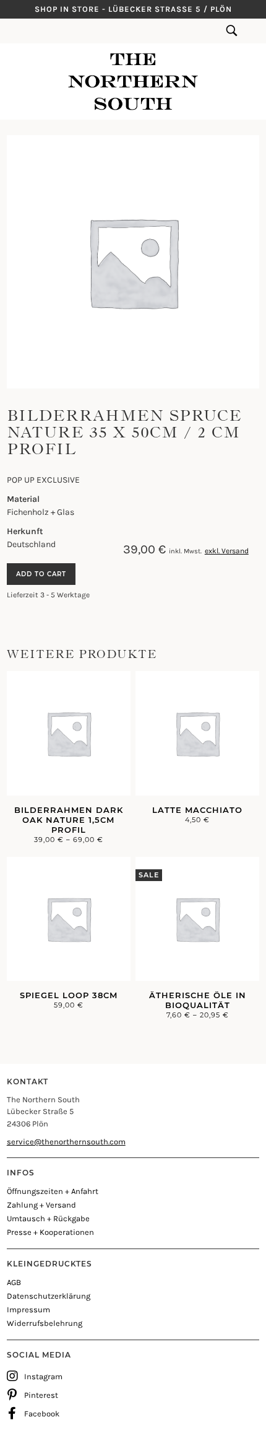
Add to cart (41, 574)
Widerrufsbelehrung (44, 1323)
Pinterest (41, 1395)
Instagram (43, 1376)
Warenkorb (250, 31)
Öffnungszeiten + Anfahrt (52, 1191)
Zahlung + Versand (41, 1204)
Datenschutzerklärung (48, 1296)
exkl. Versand (227, 550)
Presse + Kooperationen (50, 1232)
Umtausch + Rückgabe (48, 1218)
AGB (14, 1282)
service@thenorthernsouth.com (66, 1141)
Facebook (41, 1413)
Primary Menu (12, 31)
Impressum (28, 1309)
